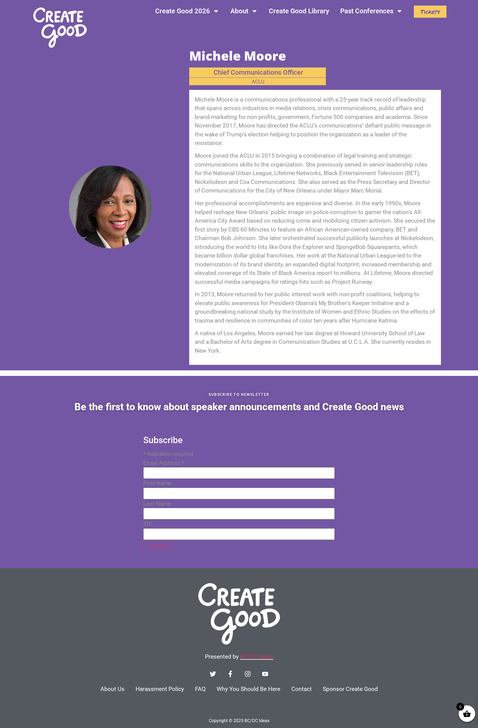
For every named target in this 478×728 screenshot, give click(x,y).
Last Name (157, 504)
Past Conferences (366, 11)
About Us (112, 689)
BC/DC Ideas (256, 656)
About (239, 11)
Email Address (163, 463)
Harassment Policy (160, 689)
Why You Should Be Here (248, 689)
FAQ (200, 689)
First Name (157, 483)
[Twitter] (213, 674)
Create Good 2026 (182, 11)
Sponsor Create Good (350, 689)
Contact (301, 689)
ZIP (147, 524)
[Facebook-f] (230, 674)
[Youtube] (265, 674)
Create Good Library (299, 11)
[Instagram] (248, 674)
